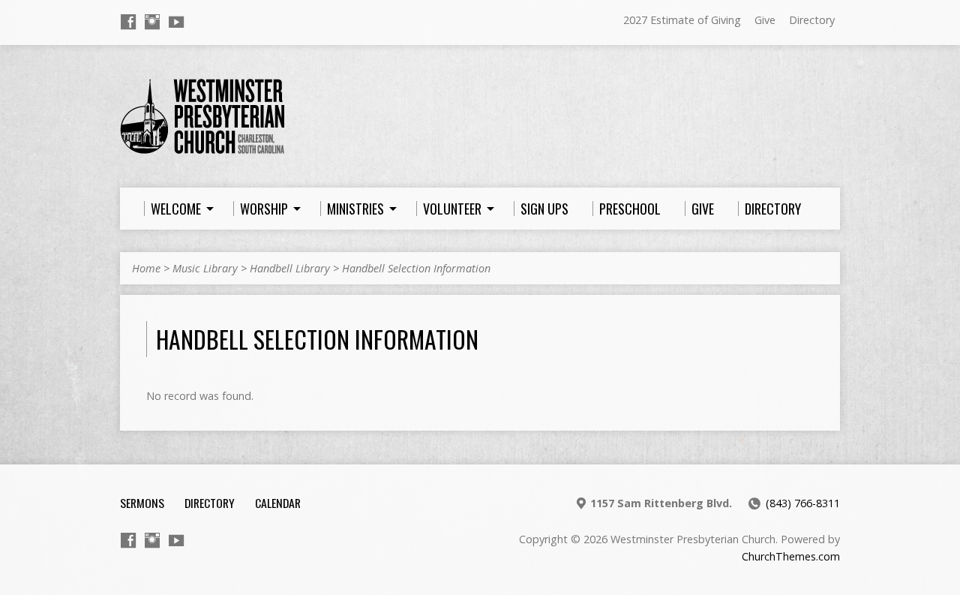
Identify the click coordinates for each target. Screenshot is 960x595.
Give (765, 20)
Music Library (205, 268)
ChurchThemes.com (791, 556)
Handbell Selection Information (416, 268)
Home (146, 268)
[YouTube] (176, 21)
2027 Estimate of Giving (682, 20)
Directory (812, 20)
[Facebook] (128, 21)
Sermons (142, 503)
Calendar (278, 503)
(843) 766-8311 (803, 503)
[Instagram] (152, 21)
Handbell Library (290, 268)
